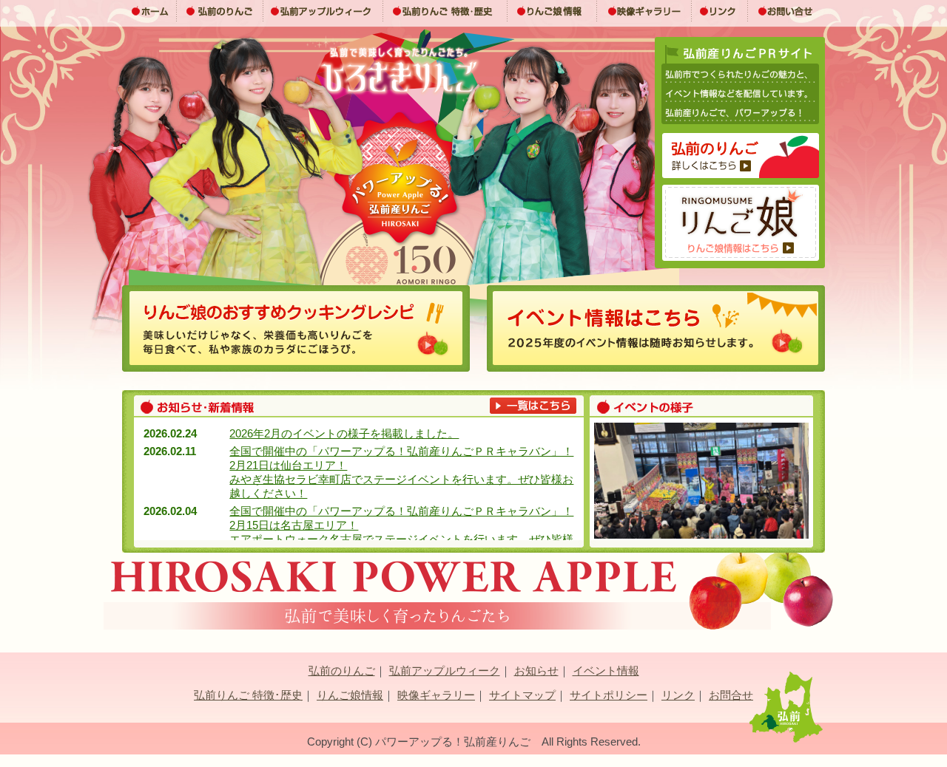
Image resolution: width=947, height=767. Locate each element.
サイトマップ (522, 695)
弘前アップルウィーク (323, 11)
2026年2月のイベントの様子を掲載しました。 (344, 433)
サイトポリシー (608, 695)
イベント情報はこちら (656, 328)
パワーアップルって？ (740, 155)
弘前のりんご (220, 11)
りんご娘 (740, 223)
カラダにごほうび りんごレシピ (296, 328)
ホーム (149, 11)
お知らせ (536, 670)
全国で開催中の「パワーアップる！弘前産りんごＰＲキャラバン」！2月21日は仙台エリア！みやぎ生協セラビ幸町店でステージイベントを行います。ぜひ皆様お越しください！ (401, 472)
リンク (720, 11)
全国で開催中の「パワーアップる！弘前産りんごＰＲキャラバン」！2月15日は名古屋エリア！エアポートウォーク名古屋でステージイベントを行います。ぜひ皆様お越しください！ (401, 532)
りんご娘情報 (552, 11)
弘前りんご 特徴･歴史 (445, 11)
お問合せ (731, 695)
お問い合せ (786, 11)
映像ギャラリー (644, 11)
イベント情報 (606, 670)
